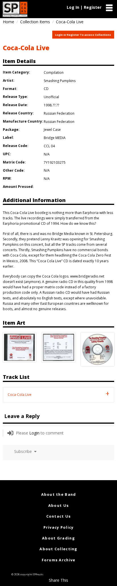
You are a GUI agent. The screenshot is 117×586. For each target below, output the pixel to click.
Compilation (54, 72)
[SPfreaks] (15, 9)
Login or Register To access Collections (83, 35)
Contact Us (58, 516)
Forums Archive (59, 559)
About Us (58, 505)
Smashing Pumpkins (60, 80)
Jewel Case (52, 129)
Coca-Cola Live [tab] (20, 394)
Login (34, 433)
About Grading (58, 538)
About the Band (58, 494)
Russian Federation (59, 113)
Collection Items (35, 21)
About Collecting (58, 548)
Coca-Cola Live (26, 47)
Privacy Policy (58, 527)
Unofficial (51, 96)
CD (46, 88)
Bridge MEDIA (55, 137)
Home (8, 21)
